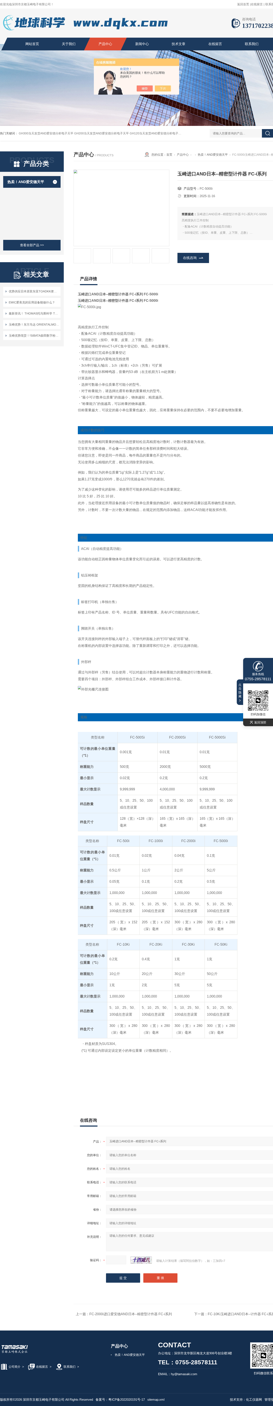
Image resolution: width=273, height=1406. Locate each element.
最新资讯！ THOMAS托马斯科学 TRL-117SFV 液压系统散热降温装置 (34, 313)
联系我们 (251, 44)
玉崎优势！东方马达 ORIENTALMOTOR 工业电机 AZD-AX (34, 324)
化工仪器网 (254, 1399)
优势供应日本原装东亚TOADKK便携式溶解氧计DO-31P (34, 291)
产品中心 (105, 44)
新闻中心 (142, 44)
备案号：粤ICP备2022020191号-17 (120, 1399)
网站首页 (32, 44)
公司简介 (14, 1366)
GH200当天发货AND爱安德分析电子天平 (101, 133)
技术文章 (178, 44)
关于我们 (69, 44)
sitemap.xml (155, 1399)
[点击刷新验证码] (141, 1260)
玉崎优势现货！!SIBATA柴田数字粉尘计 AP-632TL (34, 335)
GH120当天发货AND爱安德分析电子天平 (157, 133)
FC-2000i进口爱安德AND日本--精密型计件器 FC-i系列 (130, 1314)
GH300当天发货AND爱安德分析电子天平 (46, 133)
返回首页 (243, 4)
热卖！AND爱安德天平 (25, 182)
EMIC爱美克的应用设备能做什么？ (32, 302)
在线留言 (257, 4)
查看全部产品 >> (32, 245)
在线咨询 (190, 258)
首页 (169, 154)
